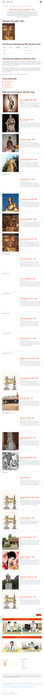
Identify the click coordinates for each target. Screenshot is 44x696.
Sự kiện (23, 662)
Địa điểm (23, 664)
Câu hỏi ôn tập (24, 667)
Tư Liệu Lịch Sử (16, 692)
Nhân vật (23, 661)
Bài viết (23, 668)
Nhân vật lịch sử (13, 6)
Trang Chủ (6, 6)
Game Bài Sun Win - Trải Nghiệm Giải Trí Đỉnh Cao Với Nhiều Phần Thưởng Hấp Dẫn (19, 686)
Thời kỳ (23, 665)
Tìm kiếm (38, 614)
